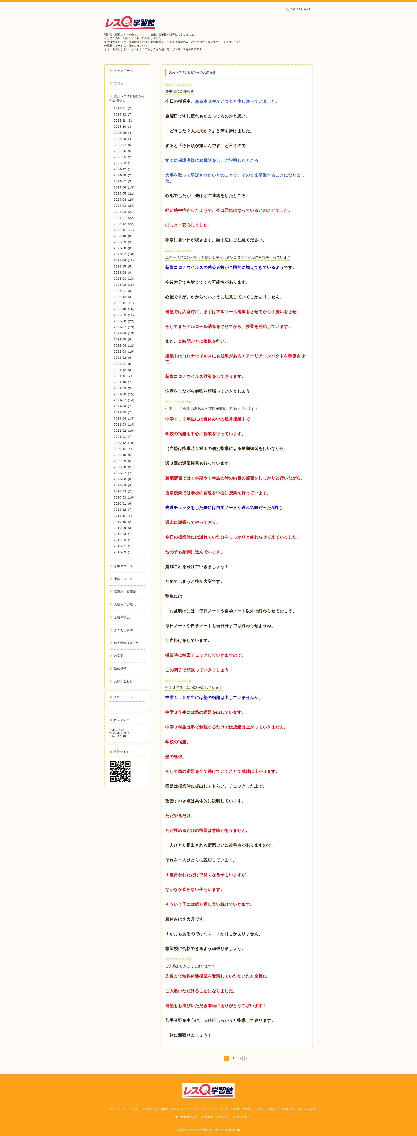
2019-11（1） (124, 515)
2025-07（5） (124, 145)
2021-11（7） (124, 376)
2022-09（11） (125, 315)
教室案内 (120, 655)
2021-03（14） (125, 424)
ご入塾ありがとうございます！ (190, 966)
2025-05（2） (124, 157)
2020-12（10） (125, 442)
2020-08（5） (124, 467)
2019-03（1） (124, 540)
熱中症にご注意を (179, 91)
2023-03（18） (125, 278)
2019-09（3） (124, 528)
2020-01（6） (124, 503)
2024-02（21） (125, 211)
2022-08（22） (125, 321)
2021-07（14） (125, 400)
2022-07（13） (125, 327)
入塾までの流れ (125, 604)
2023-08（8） (124, 248)
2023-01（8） (124, 290)
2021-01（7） (124, 436)
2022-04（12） (125, 345)
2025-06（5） (124, 151)
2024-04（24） (125, 199)
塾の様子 (120, 668)
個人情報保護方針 (126, 643)
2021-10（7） (124, 382)
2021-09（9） (124, 388)
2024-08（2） (124, 175)
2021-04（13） (125, 418)
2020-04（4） (124, 485)
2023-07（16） (125, 254)
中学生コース (123, 579)
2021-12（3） (124, 370)
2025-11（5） (124, 120)
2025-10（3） (124, 126)
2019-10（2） (124, 521)
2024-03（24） (125, 205)
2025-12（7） (124, 114)
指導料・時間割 (125, 591)
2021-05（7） (124, 412)
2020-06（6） (124, 479)
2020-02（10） (125, 497)
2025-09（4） (124, 132)
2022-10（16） (125, 309)
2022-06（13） (125, 333)
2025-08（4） (124, 138)
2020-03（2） (124, 491)
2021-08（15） (125, 394)
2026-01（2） (124, 108)
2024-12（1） (124, 169)
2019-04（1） (124, 534)
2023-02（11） (125, 284)
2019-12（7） (124, 509)
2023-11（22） (125, 230)
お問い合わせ (123, 681)
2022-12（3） (124, 297)
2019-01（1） (124, 546)
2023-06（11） (125, 260)
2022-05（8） (124, 339)
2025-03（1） (124, 163)
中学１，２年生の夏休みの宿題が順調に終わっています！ (211, 409)
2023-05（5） (124, 266)
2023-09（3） (124, 242)
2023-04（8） (124, 272)
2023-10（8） (124, 236)
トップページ (123, 70)
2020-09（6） (124, 461)
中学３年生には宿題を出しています (194, 687)
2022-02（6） (124, 357)
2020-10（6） (124, 455)
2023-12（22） (125, 224)
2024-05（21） (125, 193)
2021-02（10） (125, 430)
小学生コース (123, 566)
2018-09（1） (124, 552)
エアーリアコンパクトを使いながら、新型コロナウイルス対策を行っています (228, 257)
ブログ (118, 83)
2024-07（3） (124, 181)
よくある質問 (123, 630)
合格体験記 (122, 617)
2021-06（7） (124, 406)
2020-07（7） (124, 473)
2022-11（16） (125, 303)
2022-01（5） (124, 363)
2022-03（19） (125, 351)
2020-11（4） (124, 449)
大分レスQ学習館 (197, 1129)
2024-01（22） (125, 218)
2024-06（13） (125, 187)
